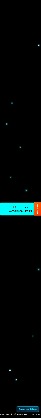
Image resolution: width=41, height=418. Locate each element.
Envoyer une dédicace (28, 409)
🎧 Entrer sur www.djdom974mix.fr (20, 209)
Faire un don (37, 209)
